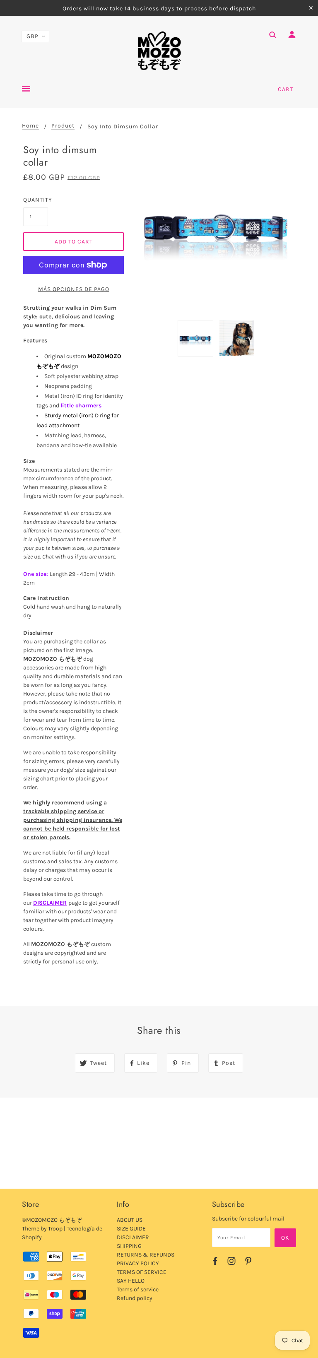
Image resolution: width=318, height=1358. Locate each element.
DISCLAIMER (50, 902)
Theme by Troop (42, 1228)
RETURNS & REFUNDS (145, 1254)
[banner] (159, 51)
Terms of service (138, 1289)
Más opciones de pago (73, 289)
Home (30, 126)
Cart (285, 89)
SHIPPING (129, 1246)
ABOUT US (129, 1219)
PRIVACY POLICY (138, 1263)
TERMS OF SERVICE (141, 1272)
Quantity (35, 199)
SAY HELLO (131, 1280)
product (63, 126)
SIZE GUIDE (131, 1228)
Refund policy (134, 1298)
